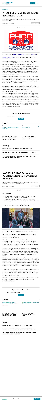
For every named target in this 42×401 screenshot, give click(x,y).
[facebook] (17, 27)
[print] (39, 27)
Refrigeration (5, 9)
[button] (3, 3)
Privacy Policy (4, 399)
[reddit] (22, 27)
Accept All (37, 398)
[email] (24, 27)
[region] (21, 398)
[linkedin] (19, 27)
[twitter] (21, 27)
